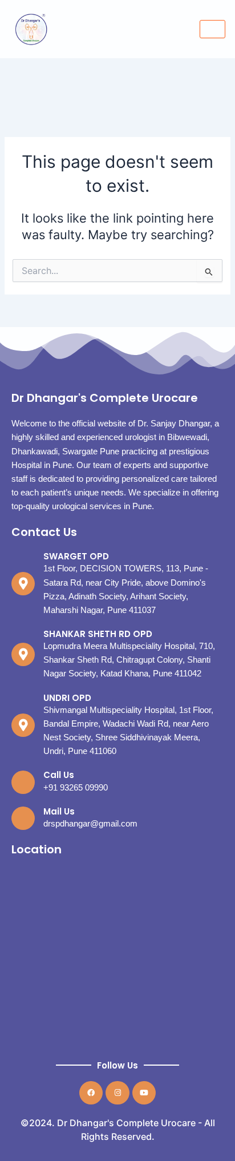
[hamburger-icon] (212, 29)
